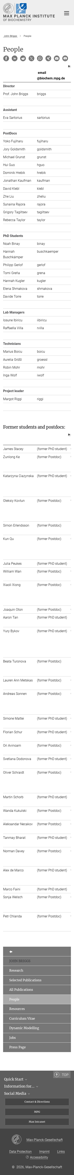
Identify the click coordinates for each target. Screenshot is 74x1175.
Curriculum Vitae (22, 1019)
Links (61, 1152)
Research (16, 970)
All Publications (21, 990)
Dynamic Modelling (24, 1028)
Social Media (15, 1093)
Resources (17, 1009)
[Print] (65, 58)
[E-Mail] (57, 58)
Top (65, 1075)
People (14, 999)
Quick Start (14, 1079)
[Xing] (48, 58)
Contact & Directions (37, 1101)
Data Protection (20, 1152)
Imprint (44, 1152)
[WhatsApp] (40, 58)
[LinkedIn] (15, 58)
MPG (37, 1111)
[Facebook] (6, 58)
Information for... (19, 1086)
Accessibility (39, 1157)
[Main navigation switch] (66, 13)
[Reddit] (23, 58)
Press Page (17, 1047)
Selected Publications (25, 980)
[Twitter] (31, 58)
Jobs (12, 1038)
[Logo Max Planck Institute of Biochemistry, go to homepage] (29, 12)
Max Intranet (37, 1121)
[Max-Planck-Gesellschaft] (19, 1140)
